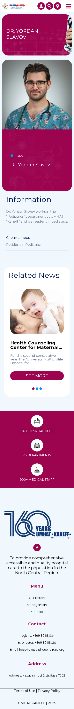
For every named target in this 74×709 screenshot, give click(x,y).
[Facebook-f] (37, 547)
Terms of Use (24, 691)
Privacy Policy (49, 691)
